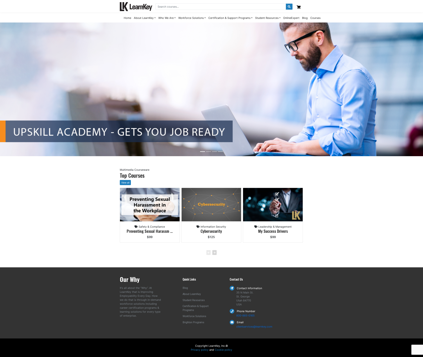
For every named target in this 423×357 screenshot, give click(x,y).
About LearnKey (192, 294)
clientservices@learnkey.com (254, 326)
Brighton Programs (193, 322)
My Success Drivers (273, 231)
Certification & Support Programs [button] (229, 18)
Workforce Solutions (194, 316)
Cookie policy (223, 349)
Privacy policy (200, 349)
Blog (305, 18)
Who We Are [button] (166, 18)
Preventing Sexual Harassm (150, 231)
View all (125, 182)
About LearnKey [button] (144, 18)
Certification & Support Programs (196, 308)
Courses (315, 18)
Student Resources (194, 300)
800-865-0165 (245, 315)
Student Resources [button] (267, 18)
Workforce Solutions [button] (191, 18)
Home (127, 18)
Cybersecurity (211, 231)
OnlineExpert (291, 18)
